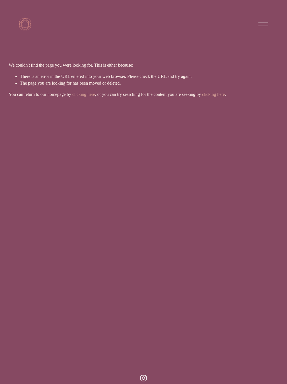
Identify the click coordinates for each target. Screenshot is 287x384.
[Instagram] (143, 378)
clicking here (83, 94)
